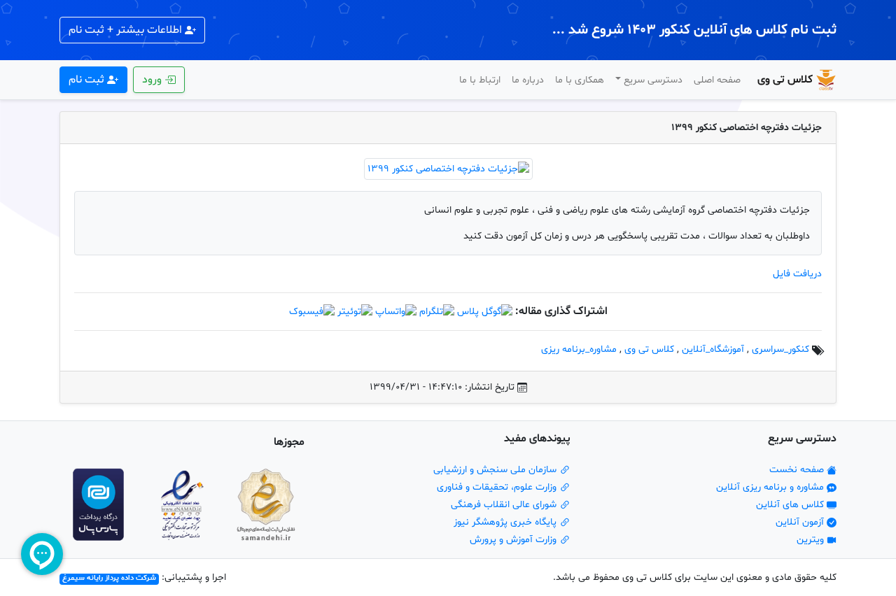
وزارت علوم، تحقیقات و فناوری (498, 487)
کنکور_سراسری (780, 349)
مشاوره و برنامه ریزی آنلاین (771, 487)
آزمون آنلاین (801, 522)
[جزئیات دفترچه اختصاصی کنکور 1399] (448, 169)
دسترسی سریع (653, 80)
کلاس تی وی (785, 79)
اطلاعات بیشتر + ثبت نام (127, 30)
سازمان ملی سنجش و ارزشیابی (496, 469)
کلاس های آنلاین (791, 504)
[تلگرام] (436, 311)
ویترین (812, 539)
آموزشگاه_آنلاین (713, 349)
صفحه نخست (798, 469)
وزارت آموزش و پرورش (514, 539)
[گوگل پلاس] (484, 311)
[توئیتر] (354, 311)
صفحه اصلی (717, 80)
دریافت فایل (797, 274)
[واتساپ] (395, 311)
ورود (153, 79)
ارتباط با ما (479, 80)
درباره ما (528, 80)
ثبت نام (88, 79)
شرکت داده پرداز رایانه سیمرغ (109, 579)
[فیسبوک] (312, 311)
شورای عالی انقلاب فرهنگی (505, 504)
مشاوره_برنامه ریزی (579, 349)
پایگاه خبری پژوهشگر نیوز (506, 522)
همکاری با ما (579, 80)
